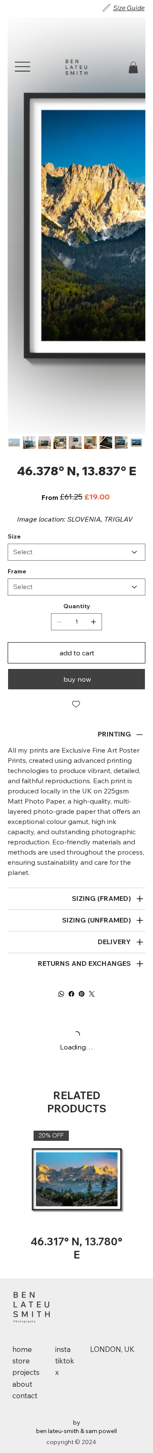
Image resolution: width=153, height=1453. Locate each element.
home (22, 1349)
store (21, 1360)
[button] (133, 67)
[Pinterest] (81, 994)
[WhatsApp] (61, 994)
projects (26, 1372)
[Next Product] (134, 1179)
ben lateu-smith (57, 1431)
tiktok (64, 1360)
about (22, 1384)
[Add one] (93, 621)
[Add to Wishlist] (76, 704)
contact (24, 1395)
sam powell (101, 1431)
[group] (76, 1195)
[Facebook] (71, 994)
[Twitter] (92, 994)
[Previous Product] (19, 1179)
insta (63, 1349)
